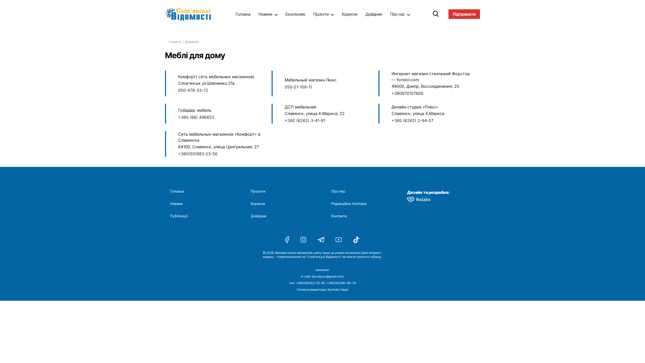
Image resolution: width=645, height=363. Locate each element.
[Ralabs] (425, 198)
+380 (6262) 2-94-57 (412, 120)
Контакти (339, 216)
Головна (243, 14)
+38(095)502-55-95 (310, 283)
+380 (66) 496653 (196, 117)
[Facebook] (287, 239)
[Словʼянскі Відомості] (190, 14)
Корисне (350, 14)
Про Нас (338, 191)
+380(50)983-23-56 (197, 153)
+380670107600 (407, 93)
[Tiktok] (356, 239)
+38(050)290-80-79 (341, 283)
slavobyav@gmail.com (327, 276)
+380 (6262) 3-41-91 (305, 120)
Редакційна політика (349, 204)
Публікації (178, 216)
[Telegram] (321, 239)
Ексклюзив (295, 14)
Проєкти (321, 14)
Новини (265, 14)
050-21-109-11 (298, 86)
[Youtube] (338, 239)
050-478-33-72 (193, 90)
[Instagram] (303, 239)
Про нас (397, 14)
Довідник (374, 14)
